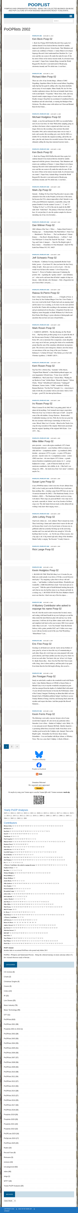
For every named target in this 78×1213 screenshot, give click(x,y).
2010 (34, 815)
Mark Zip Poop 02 (41, 190)
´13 (36, 826)
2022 (25, 813)
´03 (15, 826)
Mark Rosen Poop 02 (43, 328)
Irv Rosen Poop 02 (42, 403)
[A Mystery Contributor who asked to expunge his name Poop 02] (17, 615)
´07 (24, 826)
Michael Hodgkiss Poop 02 (46, 117)
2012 (21, 815)
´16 (43, 826)
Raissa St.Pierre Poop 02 (45, 292)
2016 (65, 813)
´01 (10, 831)
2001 (25, 818)
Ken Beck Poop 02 (42, 39)
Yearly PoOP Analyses (12, 1186)
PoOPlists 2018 (9, 1110)
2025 (5, 813)
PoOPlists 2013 (9, 1086)
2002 (18, 818)
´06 (22, 826)
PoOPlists (35, 114)
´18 (47, 826)
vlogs (6, 1176)
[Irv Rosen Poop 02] (17, 413)
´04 (17, 826)
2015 (71, 813)
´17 (45, 826)
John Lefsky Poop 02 (43, 516)
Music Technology (10, 1010)
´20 (51, 826)
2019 (45, 813)
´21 (54, 826)
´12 (34, 826)
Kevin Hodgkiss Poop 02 (45, 570)
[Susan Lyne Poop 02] (17, 491)
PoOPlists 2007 (9, 1057)
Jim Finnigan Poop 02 (44, 676)
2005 (67, 815)
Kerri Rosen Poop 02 (43, 365)
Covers (6, 986)
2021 (32, 813)
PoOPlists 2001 (9, 1024)
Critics (6, 991)
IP (4, 996)
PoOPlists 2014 (9, 1091)
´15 (41, 826)
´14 (39, 826)
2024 (12, 813)
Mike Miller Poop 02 (42, 441)
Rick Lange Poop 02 (43, 549)
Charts (6, 977)
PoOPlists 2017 (9, 1105)
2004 (5, 818)
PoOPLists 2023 (10, 1133)
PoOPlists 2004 (9, 1043)
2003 (12, 818)
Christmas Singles (10, 981)
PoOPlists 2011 (9, 1076)
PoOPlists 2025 (9, 1143)
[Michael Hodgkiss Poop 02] (17, 126)
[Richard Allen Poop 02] (17, 86)
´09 (28, 826)
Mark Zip (29, 1209)
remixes (7, 1162)
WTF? (6, 1181)
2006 (60, 815)
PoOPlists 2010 (9, 1072)
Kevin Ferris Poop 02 (43, 714)
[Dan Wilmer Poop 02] (17, 235)
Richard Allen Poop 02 (44, 76)
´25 (62, 826)
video (6, 1171)
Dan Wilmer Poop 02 (43, 225)
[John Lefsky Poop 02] (17, 526)
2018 (51, 813)
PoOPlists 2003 (9, 1038)
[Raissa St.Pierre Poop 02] (17, 302)
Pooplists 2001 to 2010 (12, 1029)
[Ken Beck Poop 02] (17, 48)
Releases (7, 1157)
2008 (47, 815)
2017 (58, 813)
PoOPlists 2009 (9, 1067)
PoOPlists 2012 (9, 1081)
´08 (26, 826)
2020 (38, 813)
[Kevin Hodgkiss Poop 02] (17, 580)
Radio (6, 1148)
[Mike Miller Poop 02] (17, 451)
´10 (30, 826)
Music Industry (9, 1005)
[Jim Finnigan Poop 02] (17, 686)
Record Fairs (8, 1152)
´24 (60, 826)
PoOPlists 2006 (9, 1053)
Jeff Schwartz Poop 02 (44, 257)
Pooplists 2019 (9, 1114)
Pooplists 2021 (9, 1124)
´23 (58, 826)
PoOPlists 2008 (9, 1062)
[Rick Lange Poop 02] (17, 559)
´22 (56, 826)
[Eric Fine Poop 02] (17, 653)
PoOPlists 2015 (9, 1095)
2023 (18, 813)
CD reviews (8, 972)
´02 (13, 826)
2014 (8, 815)
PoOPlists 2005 (9, 1048)
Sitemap (6, 1211)
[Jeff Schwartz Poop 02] (17, 267)
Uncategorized (9, 1167)
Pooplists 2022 (9, 1129)
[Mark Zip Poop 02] (17, 199)
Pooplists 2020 (9, 1119)
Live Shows (8, 1000)
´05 (19, 826)
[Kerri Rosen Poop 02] (17, 375)
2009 (41, 815)
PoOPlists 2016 (9, 1100)
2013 (14, 815)
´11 (32, 826)
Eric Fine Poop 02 (41, 643)
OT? (5, 1015)
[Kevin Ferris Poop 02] (17, 724)
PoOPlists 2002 (37, 36)
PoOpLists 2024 (9, 1138)
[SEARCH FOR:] (63, 21)
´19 (49, 826)
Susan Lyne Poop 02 (43, 481)
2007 (54, 815)
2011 (27, 815)
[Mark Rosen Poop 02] (17, 337)
